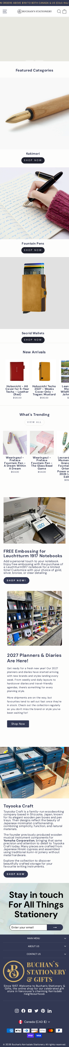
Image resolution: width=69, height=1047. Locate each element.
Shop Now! (16, 580)
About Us (33, 946)
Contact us (34, 954)
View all (34, 422)
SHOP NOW (33, 160)
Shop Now (33, 339)
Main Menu (33, 938)
